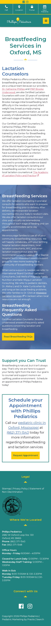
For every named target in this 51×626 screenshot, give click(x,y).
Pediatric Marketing (13, 619)
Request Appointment (25, 455)
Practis (31, 619)
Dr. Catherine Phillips (13, 89)
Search (40, 619)
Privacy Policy (20, 488)
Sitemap (6, 488)
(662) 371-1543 (18, 432)
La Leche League (25, 255)
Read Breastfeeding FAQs (18, 336)
